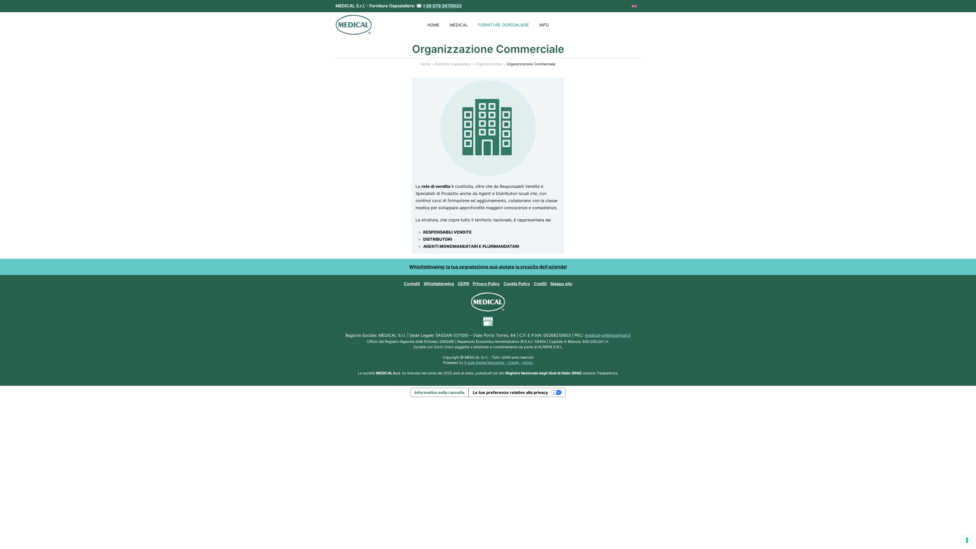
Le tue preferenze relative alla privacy (510, 392)
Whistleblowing (439, 283)
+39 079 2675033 (442, 5)
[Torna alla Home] (354, 25)
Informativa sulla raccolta (439, 392)
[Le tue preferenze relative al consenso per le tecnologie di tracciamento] (967, 540)
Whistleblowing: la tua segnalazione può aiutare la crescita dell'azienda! (488, 266)
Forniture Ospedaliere (503, 24)
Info (544, 24)
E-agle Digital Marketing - (486, 362)
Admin (527, 362)
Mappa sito (561, 283)
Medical (459, 24)
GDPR (463, 283)
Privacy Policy (486, 283)
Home (433, 24)
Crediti (540, 283)
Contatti (412, 283)
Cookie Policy (517, 283)
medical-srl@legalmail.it (608, 335)
